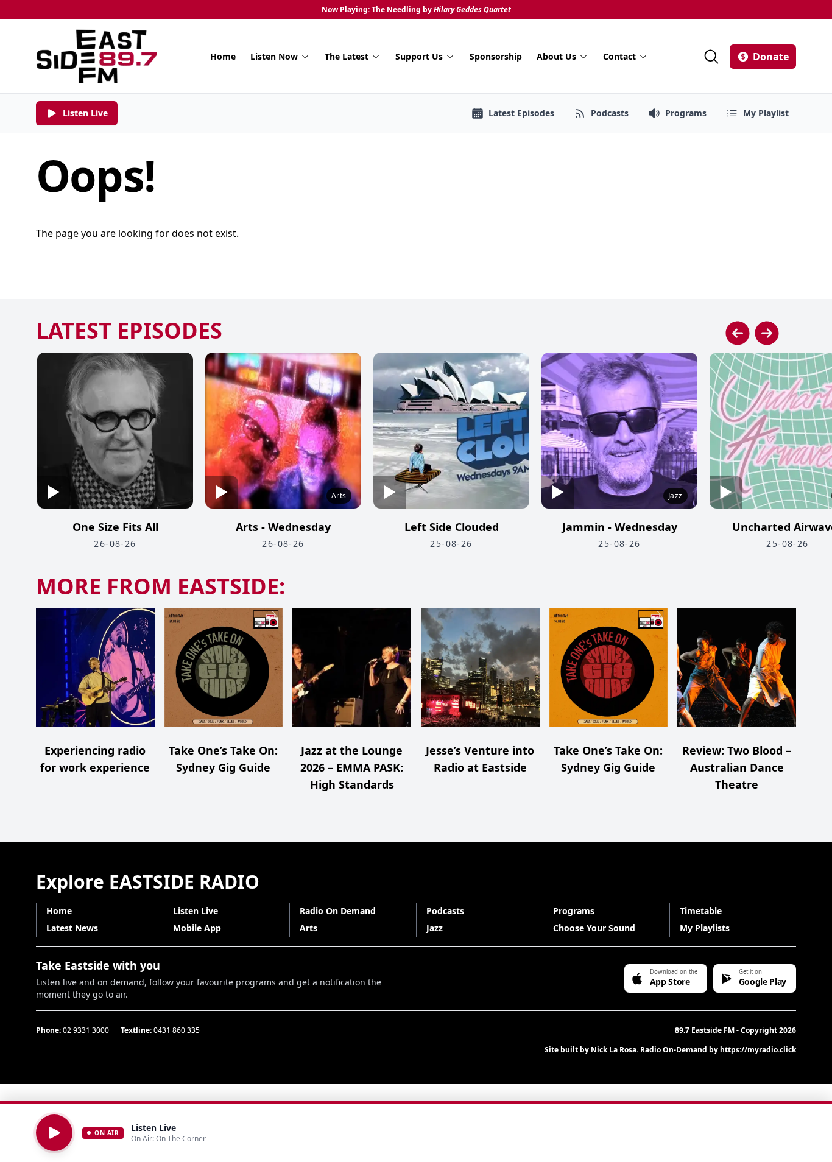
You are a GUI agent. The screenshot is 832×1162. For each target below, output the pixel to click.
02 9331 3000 (86, 1030)
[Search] (711, 57)
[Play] (54, 1132)
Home (223, 56)
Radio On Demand (338, 911)
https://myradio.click (758, 1049)
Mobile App (197, 928)
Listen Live (195, 911)
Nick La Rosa (613, 1049)
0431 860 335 (176, 1030)
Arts (308, 928)
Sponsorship (496, 56)
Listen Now (274, 56)
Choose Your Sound (594, 928)
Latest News (72, 928)
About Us (556, 56)
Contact (619, 56)
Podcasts (445, 911)
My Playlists (705, 928)
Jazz (434, 928)
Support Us (419, 56)
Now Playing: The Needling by (416, 10)
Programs (573, 911)
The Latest (346, 56)
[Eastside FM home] (97, 56)
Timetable (701, 911)
